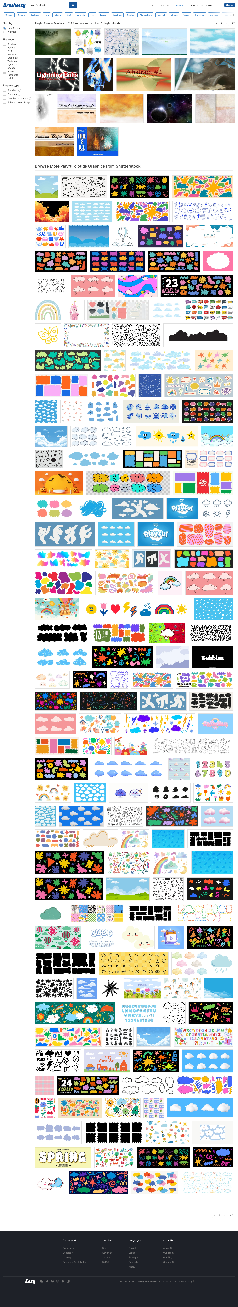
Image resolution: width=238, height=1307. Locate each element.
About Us (168, 1248)
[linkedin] (68, 1281)
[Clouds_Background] (212, 41)
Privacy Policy (185, 1281)
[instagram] (57, 1281)
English (132, 1248)
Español (133, 1252)
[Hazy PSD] (164, 41)
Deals (105, 1248)
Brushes (179, 5)
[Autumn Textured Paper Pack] (54, 141)
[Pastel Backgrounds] (76, 108)
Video (169, 5)
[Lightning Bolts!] (57, 74)
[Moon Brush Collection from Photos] (44, 108)
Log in (218, 5)
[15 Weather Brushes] (87, 41)
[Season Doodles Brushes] (121, 41)
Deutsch (133, 1262)
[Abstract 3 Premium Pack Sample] (98, 74)
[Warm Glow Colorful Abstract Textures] (122, 108)
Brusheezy (68, 1248)
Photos (161, 5)
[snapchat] (62, 1281)
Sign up (229, 5)
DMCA (105, 1262)
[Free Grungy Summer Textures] (215, 108)
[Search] (73, 5)
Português (134, 1257)
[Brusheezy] (14, 5)
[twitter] (46, 1281)
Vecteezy (68, 1252)
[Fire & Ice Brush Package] (98, 141)
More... (132, 1266)
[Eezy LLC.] (30, 1281)
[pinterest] (52, 1281)
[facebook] (41, 1281)
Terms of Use (169, 1281)
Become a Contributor (74, 1262)
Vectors (150, 5)
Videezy (67, 1257)
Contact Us (169, 1262)
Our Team (168, 1252)
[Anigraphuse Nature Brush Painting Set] (53, 41)
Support (106, 1257)
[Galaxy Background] (169, 108)
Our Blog (167, 1257)
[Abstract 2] (143, 74)
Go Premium (206, 5)
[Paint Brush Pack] (204, 74)
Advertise (107, 1252)
